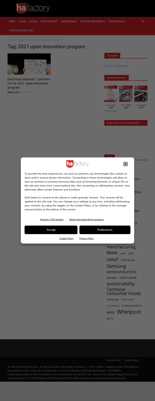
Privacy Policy (86, 238)
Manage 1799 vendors (52, 219)
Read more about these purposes (86, 219)
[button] (125, 164)
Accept (51, 229)
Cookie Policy (66, 238)
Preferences (104, 229)
